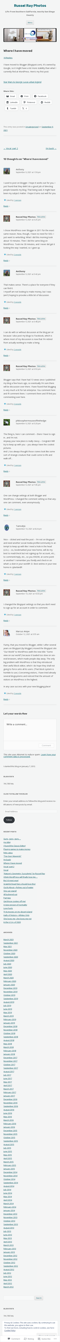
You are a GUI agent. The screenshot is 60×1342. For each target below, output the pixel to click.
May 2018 (7, 1043)
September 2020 (10, 957)
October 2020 (9, 953)
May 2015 (7, 1155)
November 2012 (10, 1259)
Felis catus (8, 852)
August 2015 (8, 1144)
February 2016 (9, 1123)
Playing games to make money (16, 849)
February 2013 (9, 1248)
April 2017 (7, 1085)
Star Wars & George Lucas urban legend (22, 82)
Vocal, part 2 (10, 148)
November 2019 (10, 991)
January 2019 (9, 1023)
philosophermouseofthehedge (31, 420)
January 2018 (9, 1054)
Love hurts (8, 908)
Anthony (20, 169)
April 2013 (7, 1241)
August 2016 (8, 1109)
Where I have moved (12, 863)
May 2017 (7, 1082)
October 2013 (9, 1221)
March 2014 (8, 1203)
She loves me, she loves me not (17, 918)
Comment (46, 745)
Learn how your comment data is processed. (29, 755)
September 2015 (10, 1141)
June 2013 (7, 1234)
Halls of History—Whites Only (16, 915)
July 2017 (7, 1075)
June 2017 (7, 1078)
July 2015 (7, 1148)
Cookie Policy (9, 1330)
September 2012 (10, 1266)
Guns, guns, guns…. (12, 839)
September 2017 (10, 1068)
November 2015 (10, 1134)
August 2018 (8, 1040)
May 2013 (7, 1238)
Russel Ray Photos (30, 6)
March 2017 (8, 1089)
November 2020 (10, 950)
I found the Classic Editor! (14, 845)
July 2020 (7, 964)
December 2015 (10, 1130)
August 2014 (8, 1186)
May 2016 (7, 1116)
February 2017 (9, 1092)
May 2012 (7, 1280)
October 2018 (9, 1033)
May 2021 (7, 946)
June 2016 (7, 1113)
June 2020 (7, 967)
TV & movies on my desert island (17, 911)
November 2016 (10, 1102)
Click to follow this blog (15, 794)
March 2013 (8, 1245)
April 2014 (7, 1200)
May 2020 (7, 970)
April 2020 (7, 974)
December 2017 (10, 1057)
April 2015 (7, 1158)
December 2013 (10, 1214)
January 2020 (9, 984)
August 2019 (8, 1002)
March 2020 (8, 977)
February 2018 (9, 1050)
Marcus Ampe (23, 631)
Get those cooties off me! (14, 901)
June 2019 (7, 1009)
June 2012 (7, 1276)
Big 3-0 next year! (10, 880)
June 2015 (7, 1151)
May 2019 (7, 1012)
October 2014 (9, 1179)
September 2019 (10, 998)
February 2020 (9, 981)
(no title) (6, 842)
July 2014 (7, 1189)
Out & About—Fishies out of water (18, 887)
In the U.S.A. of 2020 (12, 922)
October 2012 (9, 1262)
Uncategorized (31, 126)
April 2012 (7, 1283)
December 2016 (10, 1099)
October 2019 (9, 995)
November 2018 (10, 1030)
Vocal (5, 870)
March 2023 (8, 939)
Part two (7, 898)
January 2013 (9, 1252)
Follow (9, 820)
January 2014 (9, 1210)
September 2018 (10, 1036)
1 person (17, 200)
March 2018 (8, 1047)
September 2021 (10, 943)
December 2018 (10, 1026)
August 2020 (8, 960)
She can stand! (10, 891)
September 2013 (10, 1224)
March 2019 (8, 1016)
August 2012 (8, 1269)
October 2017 (9, 1064)
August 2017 (8, 1071)
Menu (30, 22)
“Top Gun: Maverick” (12, 856)
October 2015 (9, 1137)
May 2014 (7, 1196)
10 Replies (8, 57)
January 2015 (9, 1168)
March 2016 (8, 1120)
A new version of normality (15, 904)
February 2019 (9, 1019)
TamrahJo (20, 525)
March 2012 (8, 1287)
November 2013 (10, 1217)
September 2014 (10, 1182)
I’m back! (51, 148)
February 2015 (9, 1165)
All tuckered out (10, 894)
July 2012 (7, 1273)
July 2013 (7, 1231)
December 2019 (10, 988)
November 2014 (10, 1175)
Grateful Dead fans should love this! (19, 884)
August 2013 (8, 1228)
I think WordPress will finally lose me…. (20, 877)
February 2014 (9, 1207)
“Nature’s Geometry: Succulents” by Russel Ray (24, 873)
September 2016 (10, 1106)
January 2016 (9, 1127)
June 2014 (7, 1193)
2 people (17, 254)
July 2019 (7, 1005)
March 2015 (8, 1162)
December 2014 (10, 1172)
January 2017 (9, 1096)
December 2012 (10, 1255)
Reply (5, 206)
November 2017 (10, 1061)
